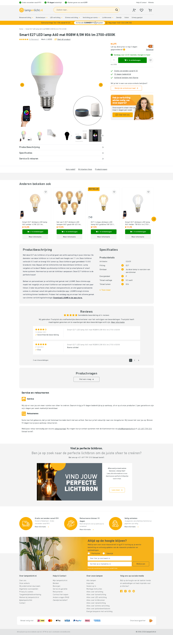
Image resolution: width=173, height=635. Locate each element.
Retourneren (58, 592)
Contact (22, 603)
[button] (86, 23)
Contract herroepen (60, 595)
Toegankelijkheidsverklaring (30, 595)
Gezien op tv (91, 586)
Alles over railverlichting (96, 603)
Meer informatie (118, 322)
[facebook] (121, 591)
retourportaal (60, 429)
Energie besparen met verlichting (99, 611)
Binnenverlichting (25, 18)
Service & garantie (60, 589)
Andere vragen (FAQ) (61, 597)
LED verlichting (55, 18)
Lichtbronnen (106, 18)
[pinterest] (129, 591)
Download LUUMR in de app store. (67, 298)
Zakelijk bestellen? (60, 600)
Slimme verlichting (71, 18)
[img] (61, 85)
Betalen (56, 583)
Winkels (151, 3)
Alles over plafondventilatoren (98, 609)
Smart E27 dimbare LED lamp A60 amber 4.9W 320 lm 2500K (34, 223)
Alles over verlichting (94, 592)
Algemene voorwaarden (28, 589)
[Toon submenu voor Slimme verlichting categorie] (79, 17)
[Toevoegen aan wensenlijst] (150, 60)
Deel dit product (63, 39)
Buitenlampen (40, 18)
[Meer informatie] (106, 23)
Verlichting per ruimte (90, 18)
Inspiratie (90, 583)
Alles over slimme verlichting (97, 606)
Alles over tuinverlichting (96, 595)
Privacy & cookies (26, 592)
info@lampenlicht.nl (126, 429)
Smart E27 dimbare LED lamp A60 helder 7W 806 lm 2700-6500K (137, 223)
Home (21, 29)
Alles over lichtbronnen (95, 600)
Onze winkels (24, 583)
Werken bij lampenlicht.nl (29, 597)
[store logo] (31, 10)
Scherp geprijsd (137, 18)
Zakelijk (119, 18)
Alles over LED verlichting (96, 597)
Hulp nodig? (70, 169)
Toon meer (106, 290)
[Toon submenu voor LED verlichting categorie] (61, 17)
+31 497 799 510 (145, 429)
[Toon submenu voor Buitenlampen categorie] (46, 17)
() (34, 39)
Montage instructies (94, 589)
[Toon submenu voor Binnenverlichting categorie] (32, 17)
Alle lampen (91, 581)
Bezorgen (56, 586)
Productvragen (101, 169)
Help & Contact (141, 3)
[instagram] (125, 591)
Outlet (127, 18)
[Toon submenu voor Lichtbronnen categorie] (112, 17)
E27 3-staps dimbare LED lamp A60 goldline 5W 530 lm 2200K (103, 223)
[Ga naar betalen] (101, 85)
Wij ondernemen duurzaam (29, 586)
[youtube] (134, 591)
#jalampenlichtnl (25, 600)
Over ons (22, 581)
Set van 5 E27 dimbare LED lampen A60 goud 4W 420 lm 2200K (69, 223)
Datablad (149, 50)
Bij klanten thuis (85, 169)
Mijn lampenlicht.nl (60, 581)
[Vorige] (22, 85)
